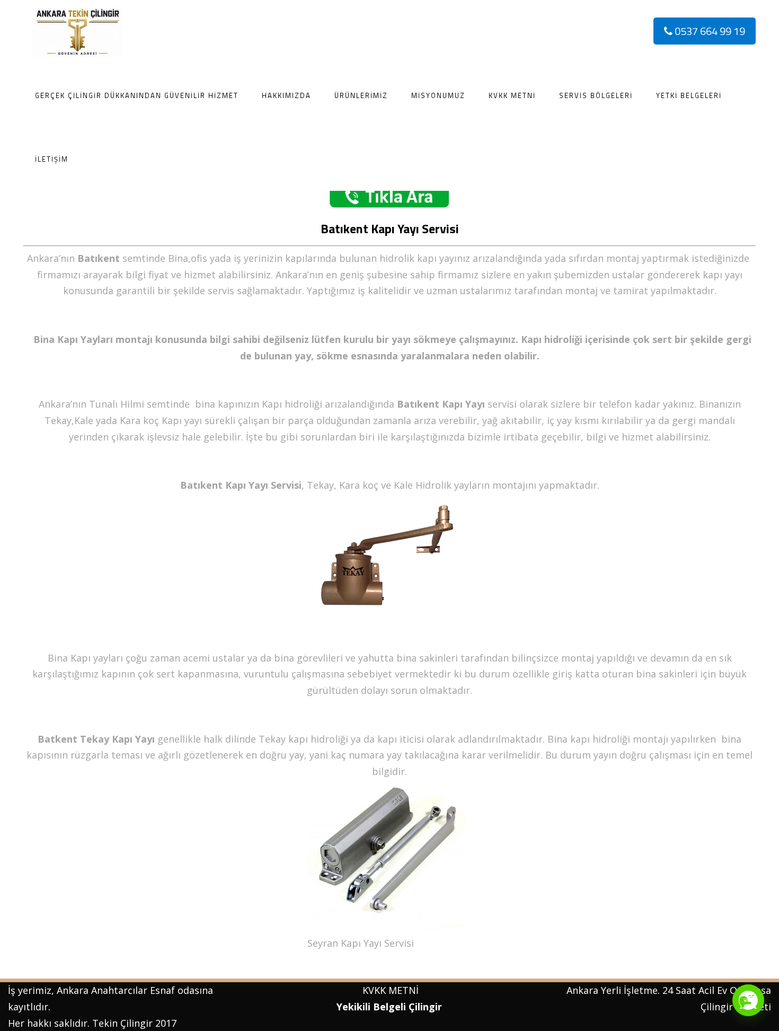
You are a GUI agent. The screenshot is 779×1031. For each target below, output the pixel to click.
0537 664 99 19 (708, 31)
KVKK (374, 990)
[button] (748, 1000)
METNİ (402, 990)
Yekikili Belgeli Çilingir (391, 1006)
